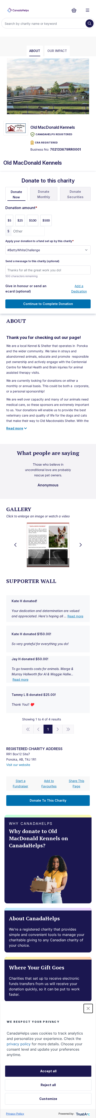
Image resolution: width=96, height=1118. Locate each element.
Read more (75, 616)
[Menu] (87, 10)
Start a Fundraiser (20, 783)
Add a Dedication (79, 288)
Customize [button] (48, 1099)
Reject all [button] (48, 1085)
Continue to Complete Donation (48, 304)
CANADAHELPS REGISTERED (53, 134)
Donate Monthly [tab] (43, 194)
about (34, 51)
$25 (20, 220)
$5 (9, 220)
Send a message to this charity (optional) (32, 261)
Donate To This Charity (48, 800)
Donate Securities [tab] (75, 194)
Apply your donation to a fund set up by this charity (39, 241)
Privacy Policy (15, 1113)
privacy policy (19, 1044)
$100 (32, 220)
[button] (88, 1008)
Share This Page (76, 783)
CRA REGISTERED (46, 142)
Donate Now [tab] (16, 194)
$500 (46, 220)
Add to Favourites (48, 783)
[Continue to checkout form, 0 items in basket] (75, 10)
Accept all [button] (48, 1071)
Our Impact (57, 51)
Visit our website (18, 765)
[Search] (90, 23)
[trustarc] (82, 1113)
